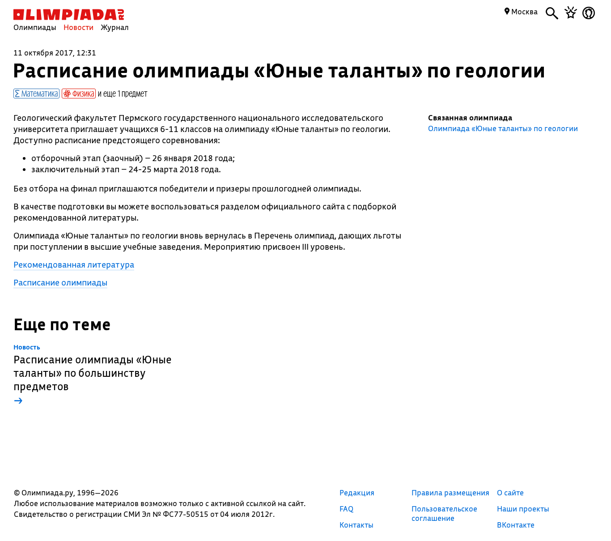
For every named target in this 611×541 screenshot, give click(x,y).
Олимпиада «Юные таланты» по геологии (503, 128)
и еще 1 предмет (123, 93)
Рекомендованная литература (73, 264)
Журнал (115, 27)
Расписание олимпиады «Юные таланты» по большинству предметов (92, 375)
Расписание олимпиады (60, 282)
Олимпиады (34, 27)
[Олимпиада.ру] (68, 14)
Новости (78, 27)
